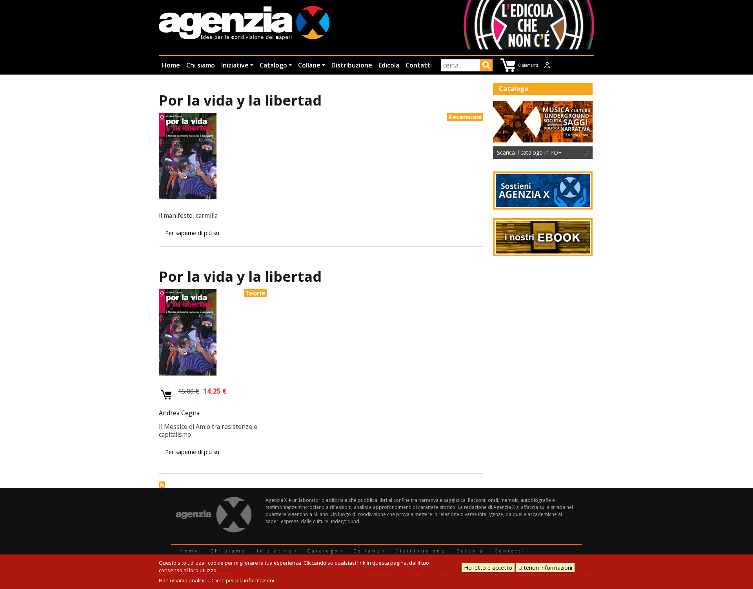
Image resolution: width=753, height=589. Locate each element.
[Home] (244, 24)
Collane (309, 65)
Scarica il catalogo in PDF (529, 152)
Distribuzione (351, 65)
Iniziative (235, 65)
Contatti (419, 65)
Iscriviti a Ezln (162, 484)
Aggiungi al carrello (166, 395)
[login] (547, 65)
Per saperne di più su (192, 233)
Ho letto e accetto (488, 567)
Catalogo (273, 65)
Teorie (255, 293)
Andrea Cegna (179, 412)
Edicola (388, 65)
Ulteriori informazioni (545, 567)
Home (171, 65)
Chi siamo (200, 65)
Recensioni (465, 117)
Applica (486, 66)
